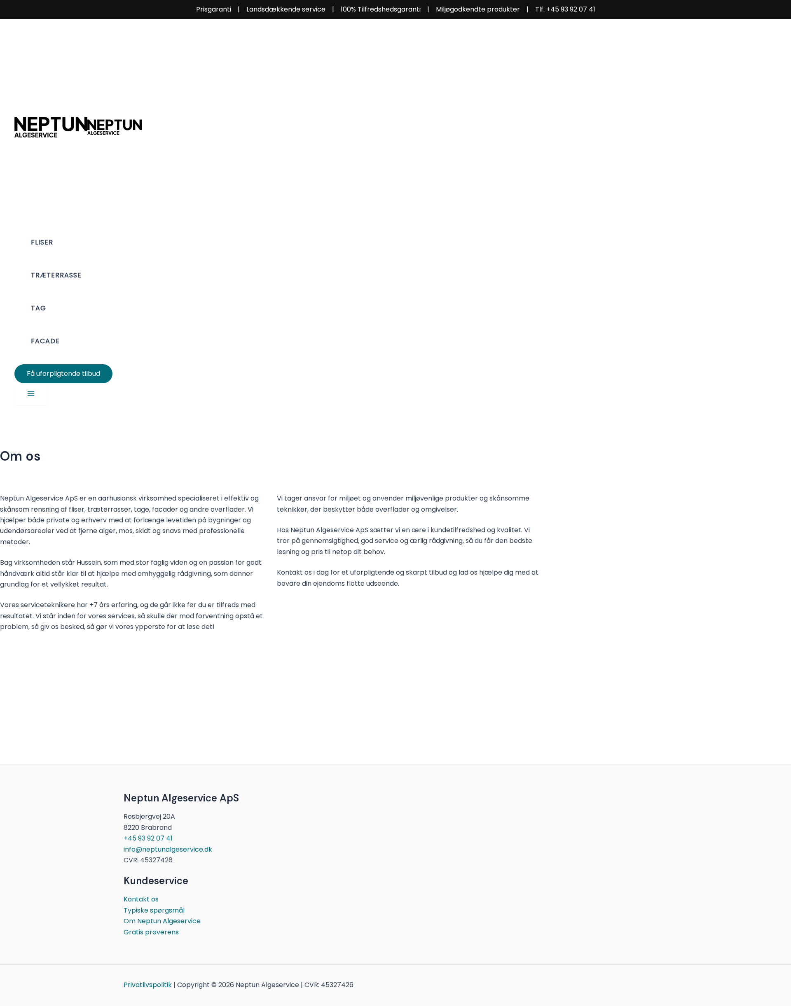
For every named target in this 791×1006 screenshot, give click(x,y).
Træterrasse (56, 275)
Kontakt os (141, 899)
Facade (45, 341)
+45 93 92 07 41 (148, 838)
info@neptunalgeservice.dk (168, 849)
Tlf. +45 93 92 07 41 (565, 9)
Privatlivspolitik (148, 985)
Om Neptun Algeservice (162, 921)
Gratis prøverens (151, 932)
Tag (38, 308)
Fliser (42, 242)
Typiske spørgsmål (154, 910)
